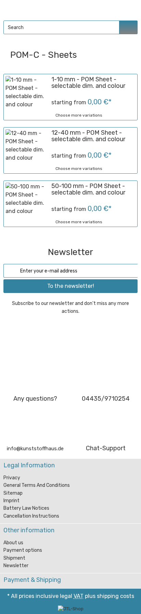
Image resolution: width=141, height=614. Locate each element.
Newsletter (15, 566)
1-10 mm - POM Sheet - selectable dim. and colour (88, 83)
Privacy (11, 478)
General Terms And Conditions (36, 485)
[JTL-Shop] (70, 608)
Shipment (14, 558)
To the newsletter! (70, 286)
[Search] (128, 27)
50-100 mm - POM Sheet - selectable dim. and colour (88, 189)
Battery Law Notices (26, 508)
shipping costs (115, 596)
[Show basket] (129, 8)
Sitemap (13, 493)
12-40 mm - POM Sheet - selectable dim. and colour (88, 136)
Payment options (22, 550)
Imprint (11, 501)
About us (13, 543)
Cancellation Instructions (31, 516)
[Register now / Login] (114, 8)
